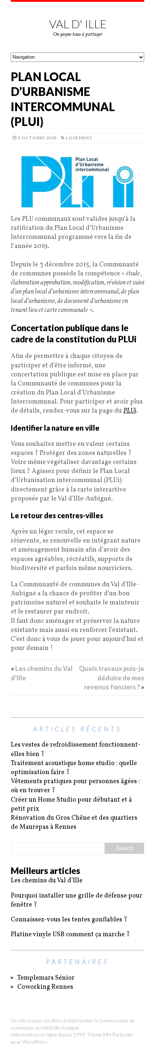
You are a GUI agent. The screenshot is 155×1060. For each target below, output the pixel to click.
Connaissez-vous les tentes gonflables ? (69, 919)
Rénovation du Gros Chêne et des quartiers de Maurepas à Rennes (74, 823)
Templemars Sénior (46, 978)
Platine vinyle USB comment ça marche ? (70, 934)
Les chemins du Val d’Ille (47, 880)
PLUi (129, 410)
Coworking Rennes (45, 987)
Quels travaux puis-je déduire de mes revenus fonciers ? (111, 677)
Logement (79, 137)
